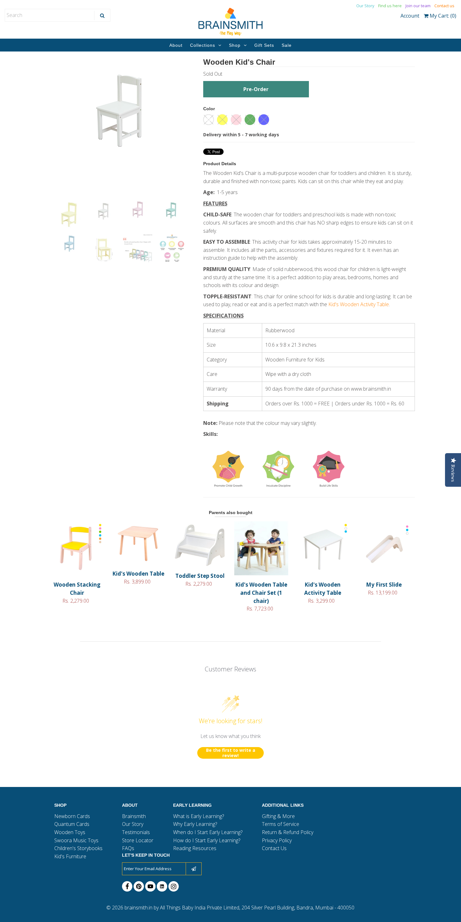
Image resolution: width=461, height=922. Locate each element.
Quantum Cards (71, 824)
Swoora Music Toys (76, 840)
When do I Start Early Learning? (207, 832)
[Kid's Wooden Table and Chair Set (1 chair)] (261, 573)
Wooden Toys (69, 832)
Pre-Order (255, 89)
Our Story (365, 5)
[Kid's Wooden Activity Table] (322, 573)
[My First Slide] (384, 573)
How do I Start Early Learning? (206, 840)
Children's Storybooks (78, 848)
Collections (202, 45)
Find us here (390, 5)
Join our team (418, 5)
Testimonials (136, 832)
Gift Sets (264, 45)
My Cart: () (442, 15)
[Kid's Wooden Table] (138, 562)
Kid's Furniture (70, 856)
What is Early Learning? (198, 816)
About (176, 45)
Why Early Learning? (195, 824)
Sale (287, 45)
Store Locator (137, 840)
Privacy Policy (277, 840)
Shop (235, 45)
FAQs (128, 848)
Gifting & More (278, 816)
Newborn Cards (72, 816)
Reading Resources (194, 848)
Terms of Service (280, 824)
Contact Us (274, 848)
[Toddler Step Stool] (199, 564)
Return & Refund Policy (287, 832)
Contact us (444, 5)
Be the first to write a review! (230, 753)
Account (409, 15)
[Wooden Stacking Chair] (77, 573)
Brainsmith (134, 816)
